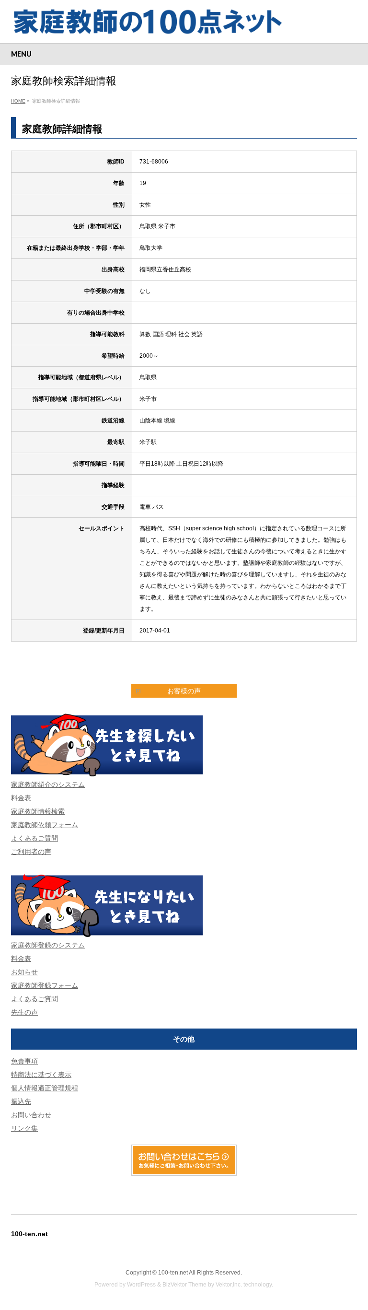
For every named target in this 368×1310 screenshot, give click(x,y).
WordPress (141, 1284)
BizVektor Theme (184, 1284)
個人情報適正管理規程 (44, 1088)
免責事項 (24, 1061)
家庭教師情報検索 (38, 811)
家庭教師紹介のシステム (48, 784)
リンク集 (24, 1128)
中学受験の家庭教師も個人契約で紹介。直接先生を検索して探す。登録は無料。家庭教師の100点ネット (184, 21)
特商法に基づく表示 (41, 1074)
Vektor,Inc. (229, 1284)
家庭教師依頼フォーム (44, 825)
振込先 (21, 1101)
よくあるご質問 (34, 838)
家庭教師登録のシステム (48, 945)
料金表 (21, 798)
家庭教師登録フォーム (44, 985)
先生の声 (24, 1012)
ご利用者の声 (31, 851)
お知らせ (24, 972)
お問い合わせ (31, 1115)
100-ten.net (173, 1272)
